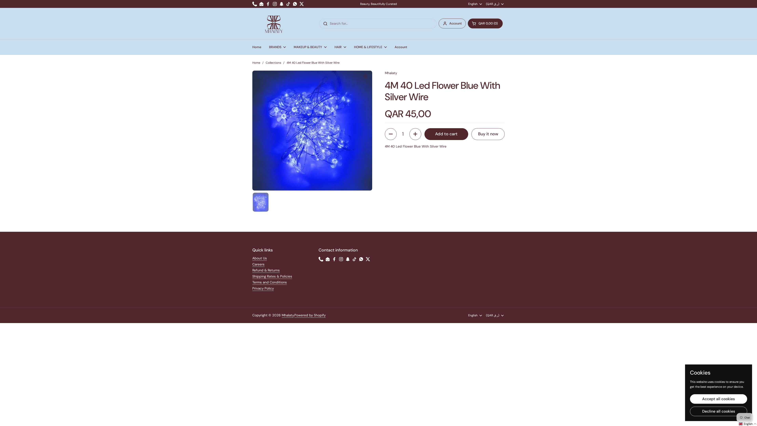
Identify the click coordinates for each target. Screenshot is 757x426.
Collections (273, 63)
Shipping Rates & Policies (272, 276)
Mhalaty (288, 315)
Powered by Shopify (310, 315)
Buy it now (488, 134)
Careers (258, 264)
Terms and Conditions (269, 282)
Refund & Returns (266, 270)
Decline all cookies (718, 411)
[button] (485, 23)
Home (256, 63)
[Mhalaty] (273, 24)
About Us (259, 258)
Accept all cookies (718, 398)
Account (455, 23)
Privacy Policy (263, 288)
